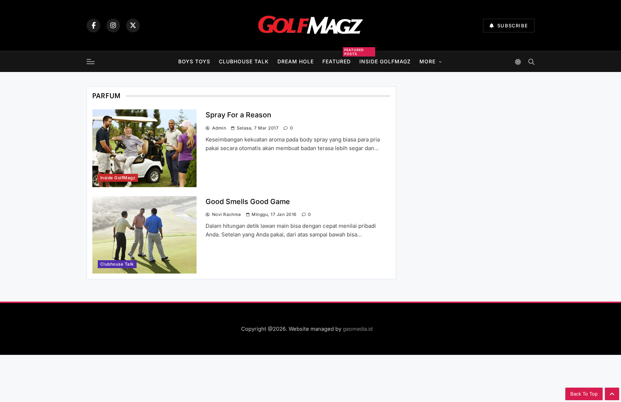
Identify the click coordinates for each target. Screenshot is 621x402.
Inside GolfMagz (385, 61)
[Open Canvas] (91, 61)
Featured (336, 60)
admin (219, 128)
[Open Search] (531, 62)
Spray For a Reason (238, 114)
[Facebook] (93, 25)
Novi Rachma (226, 214)
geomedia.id (358, 329)
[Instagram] (113, 25)
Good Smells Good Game (248, 201)
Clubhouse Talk (244, 61)
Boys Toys (194, 61)
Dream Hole (295, 61)
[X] (133, 25)
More (427, 61)
